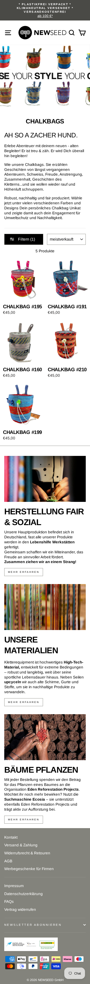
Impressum (14, 886)
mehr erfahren (23, 572)
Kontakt (11, 837)
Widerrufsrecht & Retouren (27, 853)
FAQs (9, 901)
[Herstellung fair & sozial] (45, 479)
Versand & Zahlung (21, 845)
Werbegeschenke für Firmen (29, 869)
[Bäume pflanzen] (45, 737)
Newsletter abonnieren (33, 924)
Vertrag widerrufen (20, 909)
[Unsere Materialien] (45, 607)
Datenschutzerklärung (23, 894)
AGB (8, 861)
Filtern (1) (26, 239)
